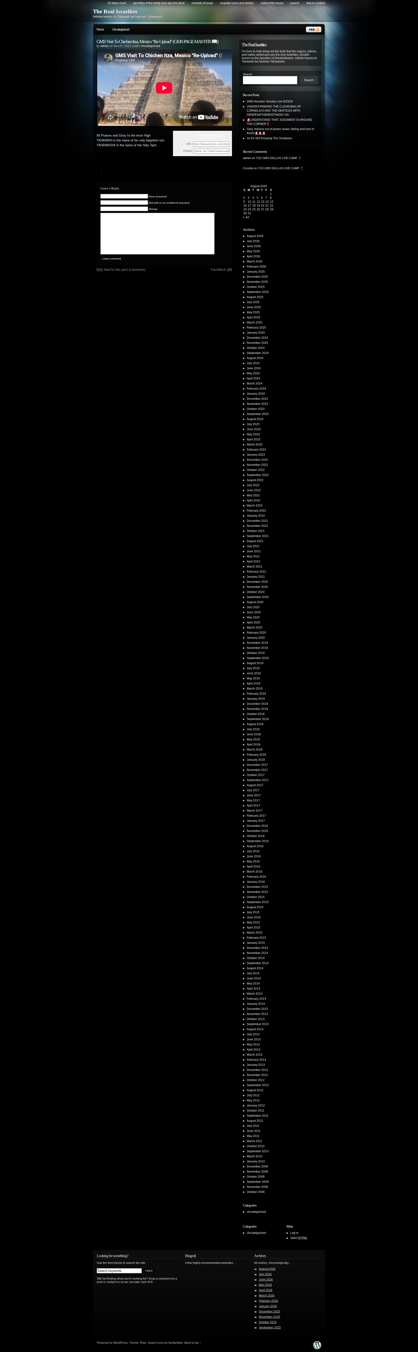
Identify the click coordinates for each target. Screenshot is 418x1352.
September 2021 (258, 536)
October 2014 (256, 958)
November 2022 (257, 465)
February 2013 (256, 1059)
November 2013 (257, 1014)
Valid (298, 1238)
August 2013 (255, 1029)
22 (271, 205)
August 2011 (255, 1120)
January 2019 (256, 698)
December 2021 (257, 520)
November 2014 (257, 953)
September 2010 (258, 1151)
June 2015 (254, 917)
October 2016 (256, 836)
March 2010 (254, 1156)
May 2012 (253, 1100)
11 (253, 201)
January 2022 (256, 515)
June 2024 (254, 368)
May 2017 (253, 800)
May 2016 (253, 861)
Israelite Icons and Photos (237, 3)
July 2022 (253, 485)
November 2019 (257, 648)
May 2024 (253, 373)
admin (104, 46)
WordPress (120, 1342)
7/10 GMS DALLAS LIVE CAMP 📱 (279, 158)
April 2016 (253, 866)
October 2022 (256, 470)
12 (258, 201)
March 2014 (254, 993)
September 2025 (258, 292)
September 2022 (258, 475)
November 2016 (257, 831)
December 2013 (257, 1009)
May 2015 (253, 922)
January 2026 (256, 271)
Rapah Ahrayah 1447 (210, 135)
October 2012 (256, 1080)
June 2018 (254, 734)
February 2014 (256, 998)
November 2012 (257, 1075)
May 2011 (253, 1136)
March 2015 (254, 932)
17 (249, 205)
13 (262, 201)
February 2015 (256, 937)
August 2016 (255, 846)
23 (245, 209)
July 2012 (253, 1095)
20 (262, 205)
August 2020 (255, 602)
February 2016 (256, 876)
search (294, 3)
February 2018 (256, 754)
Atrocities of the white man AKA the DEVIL (159, 3)
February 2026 (256, 266)
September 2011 (258, 1115)
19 (258, 205)
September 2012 (258, 1085)
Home (100, 29)
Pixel (143, 1342)
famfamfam (175, 1342)
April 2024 (253, 378)
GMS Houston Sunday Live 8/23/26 (270, 101)
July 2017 (253, 790)
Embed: (187, 150)
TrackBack (221, 269)
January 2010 (256, 1161)
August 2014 (255, 968)
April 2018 (253, 744)
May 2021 (253, 556)
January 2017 (256, 820)
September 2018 (258, 719)
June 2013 (254, 1039)
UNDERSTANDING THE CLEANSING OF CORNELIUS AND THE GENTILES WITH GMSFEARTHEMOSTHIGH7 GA (274, 110)
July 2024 (253, 363)
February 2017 (256, 815)
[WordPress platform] (317, 1348)
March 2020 (254, 627)
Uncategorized (120, 29)
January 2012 (256, 1105)
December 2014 (257, 948)
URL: (189, 143)
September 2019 (258, 658)
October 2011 (255, 1110)
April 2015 (253, 927)
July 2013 (253, 1034)
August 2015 (255, 907)
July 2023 (253, 424)
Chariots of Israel (202, 3)
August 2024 (255, 358)
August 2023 (255, 419)
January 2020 (256, 637)
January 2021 (256, 576)
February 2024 (256, 388)
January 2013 (256, 1065)
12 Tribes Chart (116, 3)
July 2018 (253, 729)
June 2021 (254, 551)
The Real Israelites (115, 11)
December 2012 (257, 1070)
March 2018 (254, 749)
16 (245, 205)
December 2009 (257, 1166)
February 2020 (256, 632)
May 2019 (253, 678)
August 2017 (255, 785)
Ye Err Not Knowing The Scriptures (269, 138)
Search (247, 74)
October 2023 (256, 409)
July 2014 (253, 973)
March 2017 (254, 810)
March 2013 (254, 1054)
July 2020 (253, 607)
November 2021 (257, 526)
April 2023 (253, 439)
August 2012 (255, 1090)
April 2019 (253, 683)
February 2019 (256, 693)
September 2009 (258, 1181)
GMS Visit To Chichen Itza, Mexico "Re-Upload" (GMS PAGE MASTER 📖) (157, 41)
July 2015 (253, 912)
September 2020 (258, 597)
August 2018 (255, 724)
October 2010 (256, 1146)
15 (271, 201)
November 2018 (257, 709)
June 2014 (254, 978)
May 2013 (253, 1044)
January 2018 (256, 759)
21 (267, 205)
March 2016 (254, 871)
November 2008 (257, 1187)
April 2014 (253, 988)
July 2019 (253, 668)
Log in (294, 1233)
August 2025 (255, 297)
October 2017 (256, 775)
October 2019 (256, 653)
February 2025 (256, 327)
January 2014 (256, 1004)
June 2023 (254, 429)
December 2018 (257, 704)
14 (267, 201)
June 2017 (254, 795)
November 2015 (257, 892)
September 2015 (258, 902)
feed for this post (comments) (121, 269)
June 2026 (254, 246)
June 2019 (254, 673)
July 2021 (253, 546)
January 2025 (256, 332)
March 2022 (254, 505)
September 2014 (258, 963)
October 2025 (256, 287)
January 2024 (256, 393)
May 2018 (253, 739)
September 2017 (258, 780)
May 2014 (253, 983)
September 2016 (258, 841)
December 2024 (257, 337)
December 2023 (257, 398)
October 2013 (256, 1019)
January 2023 (256, 454)
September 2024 (258, 353)
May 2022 (253, 495)
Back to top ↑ (192, 1342)
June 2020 (254, 612)
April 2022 (253, 500)
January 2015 (256, 943)
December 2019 (257, 643)
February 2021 (256, 571)
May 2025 (253, 312)
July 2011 (253, 1126)
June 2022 (254, 490)
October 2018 (256, 714)
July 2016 (253, 851)
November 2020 (257, 587)
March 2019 (254, 688)
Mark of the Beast (272, 3)
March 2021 (254, 566)
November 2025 (257, 282)
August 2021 (255, 541)
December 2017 (257, 765)
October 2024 (256, 348)
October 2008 (256, 1192)
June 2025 (254, 307)
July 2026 (253, 241)
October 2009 (256, 1176)
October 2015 (256, 897)
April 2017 (253, 805)
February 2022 (256, 510)
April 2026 (253, 256)
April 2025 (253, 317)
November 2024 (257, 343)
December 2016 (257, 826)
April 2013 (253, 1049)
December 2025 (257, 276)
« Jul (246, 217)
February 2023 (256, 449)
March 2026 (254, 261)
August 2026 (255, 236)
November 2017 (257, 770)
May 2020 (253, 617)
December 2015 (257, 887)
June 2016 (254, 856)
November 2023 (257, 404)
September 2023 (258, 414)
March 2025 (254, 322)
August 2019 (255, 663)
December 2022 (257, 459)
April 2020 (253, 622)
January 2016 (256, 881)
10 (249, 201)
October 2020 (256, 592)
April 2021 (253, 561)
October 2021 (256, 531)
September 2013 (258, 1024)
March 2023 (254, 444)
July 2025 (253, 302)
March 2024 (254, 383)
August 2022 (255, 480)
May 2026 (253, 251)
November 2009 (257, 1171)
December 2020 (257, 582)
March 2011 (254, 1141)
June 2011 (254, 1131)
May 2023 (253, 434)
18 (254, 205)
